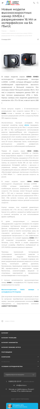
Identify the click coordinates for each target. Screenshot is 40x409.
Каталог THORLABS (8, 337)
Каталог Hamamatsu (9, 342)
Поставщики (6, 352)
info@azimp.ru (21, 385)
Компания (5, 357)
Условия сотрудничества (12, 366)
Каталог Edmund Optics (11, 347)
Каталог (4, 333)
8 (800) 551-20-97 (15, 381)
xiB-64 (26, 125)
